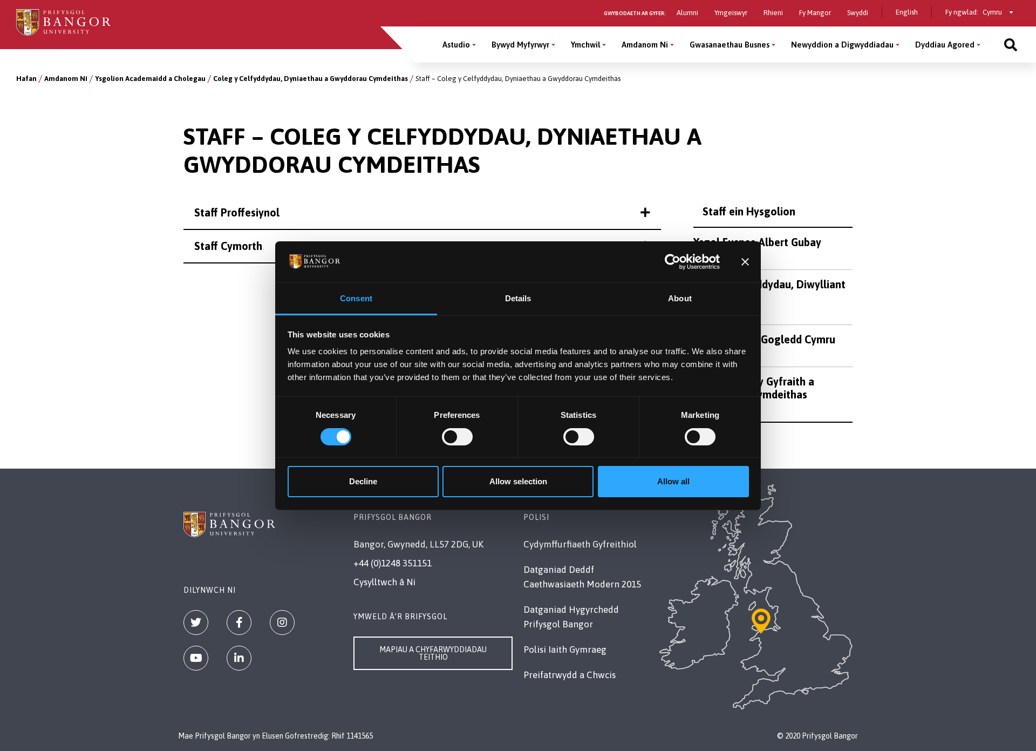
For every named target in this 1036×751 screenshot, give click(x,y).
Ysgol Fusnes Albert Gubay (757, 242)
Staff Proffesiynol (237, 212)
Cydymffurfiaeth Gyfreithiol (580, 544)
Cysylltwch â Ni (384, 582)
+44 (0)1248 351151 (392, 563)
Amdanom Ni (645, 44)
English (907, 12)
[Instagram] (282, 622)
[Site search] (1010, 44)
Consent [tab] (356, 298)
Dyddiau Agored (944, 44)
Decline (363, 481)
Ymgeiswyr (730, 13)
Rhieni (773, 13)
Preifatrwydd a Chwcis (569, 674)
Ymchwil (585, 44)
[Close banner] (745, 262)
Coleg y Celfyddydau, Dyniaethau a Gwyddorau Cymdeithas (310, 79)
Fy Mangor (815, 13)
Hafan (26, 79)
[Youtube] (195, 658)
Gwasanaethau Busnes (729, 44)
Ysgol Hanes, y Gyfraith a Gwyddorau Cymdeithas (753, 388)
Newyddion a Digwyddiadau (842, 44)
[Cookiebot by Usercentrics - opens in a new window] (672, 262)
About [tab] (680, 298)
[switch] (457, 436)
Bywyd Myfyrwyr (520, 44)
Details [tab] (518, 298)
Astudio (456, 44)
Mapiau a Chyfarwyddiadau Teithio (433, 653)
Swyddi (857, 13)
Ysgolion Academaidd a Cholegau (150, 79)
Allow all (673, 481)
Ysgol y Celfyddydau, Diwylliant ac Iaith (769, 290)
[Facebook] (239, 622)
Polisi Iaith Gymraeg (564, 649)
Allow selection (518, 481)
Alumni (687, 13)
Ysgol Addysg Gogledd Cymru (764, 339)
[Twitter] (195, 622)
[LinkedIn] (239, 658)
